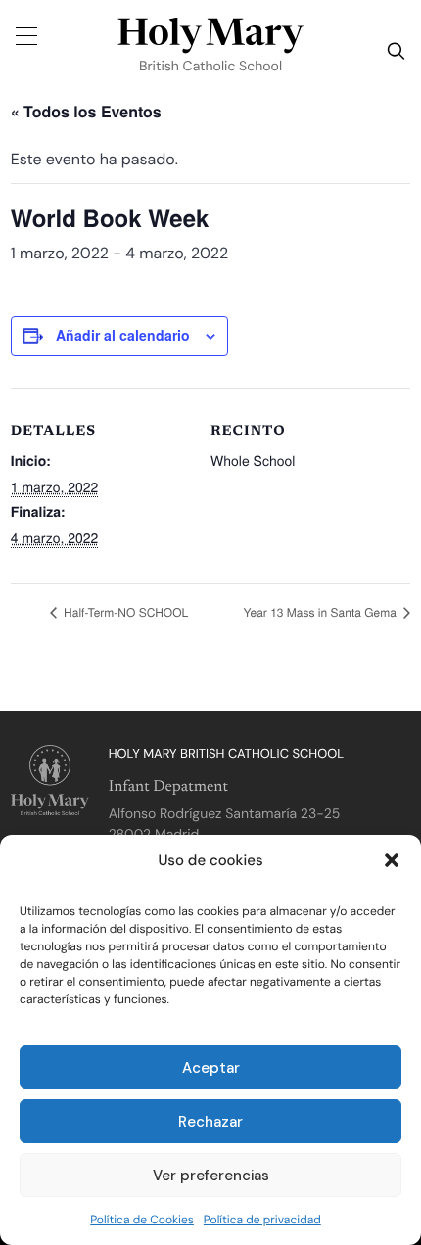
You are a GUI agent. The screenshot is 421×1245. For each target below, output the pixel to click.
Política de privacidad (262, 1219)
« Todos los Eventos (86, 111)
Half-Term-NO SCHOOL (124, 612)
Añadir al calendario (123, 335)
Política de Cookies (142, 1219)
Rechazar (210, 1121)
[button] (391, 860)
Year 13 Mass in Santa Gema (322, 612)
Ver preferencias (211, 1175)
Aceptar (211, 1068)
